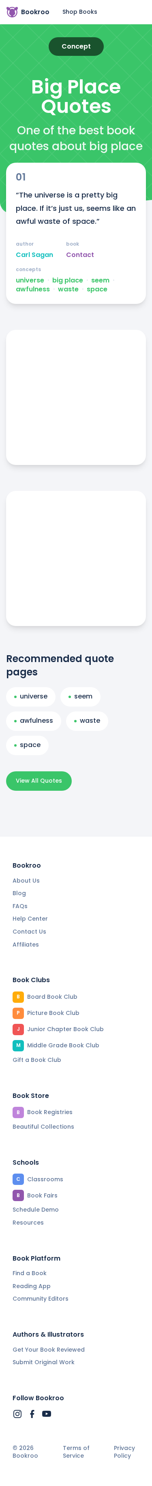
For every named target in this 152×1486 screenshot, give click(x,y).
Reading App (32, 1286)
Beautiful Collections (43, 1127)
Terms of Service (76, 1452)
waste (68, 289)
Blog (19, 893)
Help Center (30, 919)
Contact (80, 254)
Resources (28, 1223)
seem (100, 280)
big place (67, 280)
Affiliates (26, 944)
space (97, 289)
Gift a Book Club (37, 1060)
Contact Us (29, 932)
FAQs (20, 906)
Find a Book (30, 1273)
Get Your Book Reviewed (49, 1350)
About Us (26, 881)
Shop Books (79, 12)
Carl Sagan (34, 254)
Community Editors (41, 1299)
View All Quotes (39, 781)
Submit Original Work (44, 1362)
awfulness (33, 289)
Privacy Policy (124, 1452)
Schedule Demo (36, 1210)
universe (30, 280)
